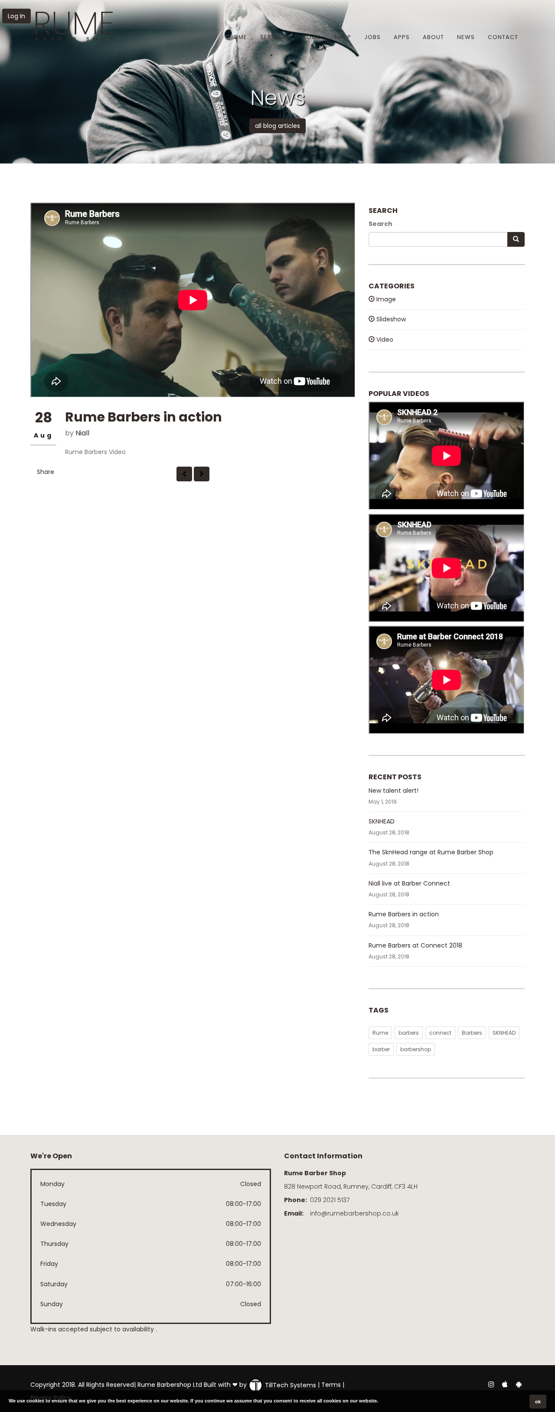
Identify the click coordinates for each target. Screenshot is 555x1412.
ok (538, 1401)
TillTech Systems (289, 1385)
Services (275, 37)
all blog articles (277, 125)
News (466, 37)
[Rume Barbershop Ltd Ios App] (506, 1383)
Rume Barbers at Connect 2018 (415, 945)
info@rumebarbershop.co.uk (354, 1213)
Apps (402, 37)
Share (45, 471)
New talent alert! (393, 790)
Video (384, 339)
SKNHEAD (382, 821)
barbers (408, 1032)
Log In (16, 16)
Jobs (372, 37)
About (433, 37)
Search (380, 223)
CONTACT (503, 37)
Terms (331, 1385)
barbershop (415, 1049)
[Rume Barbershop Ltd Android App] (519, 1383)
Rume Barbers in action (404, 914)
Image (385, 299)
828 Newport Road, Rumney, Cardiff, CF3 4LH (351, 1186)
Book (312, 37)
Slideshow (390, 319)
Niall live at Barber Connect (409, 883)
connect (440, 1032)
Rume (380, 1032)
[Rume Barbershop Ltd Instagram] (491, 1383)
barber (381, 1049)
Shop (342, 37)
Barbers (472, 1032)
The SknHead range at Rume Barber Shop (431, 852)
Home (238, 37)
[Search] (516, 239)
